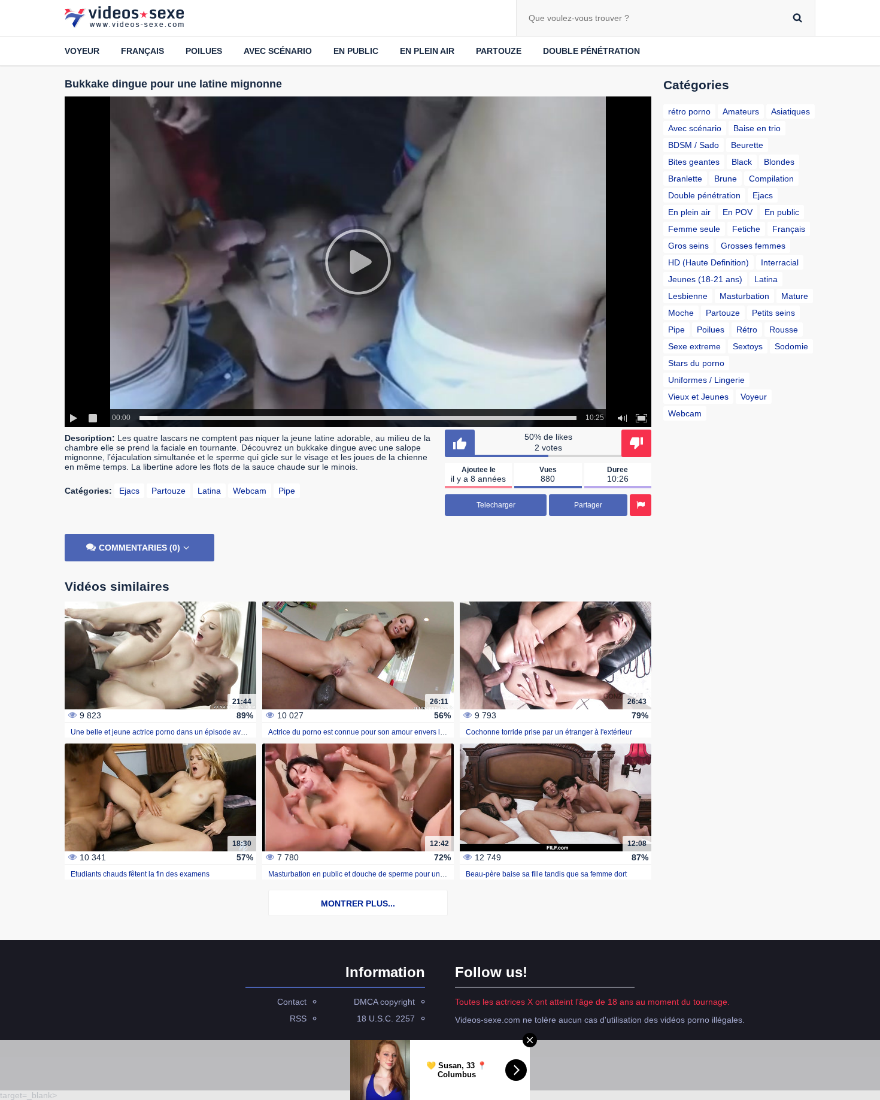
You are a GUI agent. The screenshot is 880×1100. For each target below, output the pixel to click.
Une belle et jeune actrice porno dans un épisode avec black (169, 732)
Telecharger (496, 505)
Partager (588, 505)
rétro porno (689, 111)
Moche (681, 313)
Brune (725, 178)
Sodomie (791, 346)
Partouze (498, 51)
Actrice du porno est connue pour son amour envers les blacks (369, 732)
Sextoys (748, 346)
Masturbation (744, 296)
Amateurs (741, 111)
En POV (737, 212)
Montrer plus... (358, 903)
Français (142, 51)
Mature (794, 296)
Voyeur (82, 51)
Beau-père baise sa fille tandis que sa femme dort (546, 874)
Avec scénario (278, 51)
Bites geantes (694, 162)
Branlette (685, 178)
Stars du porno (696, 363)
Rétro (746, 329)
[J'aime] (460, 443)
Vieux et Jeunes (698, 396)
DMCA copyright (384, 1002)
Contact (292, 1002)
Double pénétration (591, 51)
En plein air (427, 51)
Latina (209, 490)
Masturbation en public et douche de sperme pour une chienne (370, 874)
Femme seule (694, 229)
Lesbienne (688, 296)
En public (355, 51)
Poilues (204, 51)
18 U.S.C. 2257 (386, 1018)
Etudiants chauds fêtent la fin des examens (140, 874)
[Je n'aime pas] (636, 443)
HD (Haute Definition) (708, 262)
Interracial (780, 262)
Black (742, 162)
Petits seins (773, 313)
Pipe (286, 490)
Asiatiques (790, 111)
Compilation (771, 178)
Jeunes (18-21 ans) (705, 279)
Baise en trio (757, 128)
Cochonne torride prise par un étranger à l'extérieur (549, 732)
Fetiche (746, 229)
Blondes (779, 162)
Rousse (783, 329)
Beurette (747, 145)
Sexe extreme (694, 346)
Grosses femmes (753, 245)
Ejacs (129, 490)
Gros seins (688, 245)
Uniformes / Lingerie (706, 380)
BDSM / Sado (693, 145)
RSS (298, 1018)
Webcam (249, 490)
